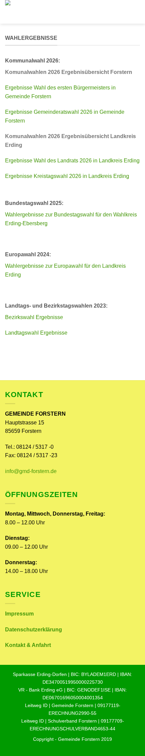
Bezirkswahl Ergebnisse (34, 317)
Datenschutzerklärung (33, 629)
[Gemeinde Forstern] (61, 23)
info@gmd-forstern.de (31, 471)
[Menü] (126, 11)
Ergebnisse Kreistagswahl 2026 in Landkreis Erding (67, 176)
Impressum (19, 614)
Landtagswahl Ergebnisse (36, 333)
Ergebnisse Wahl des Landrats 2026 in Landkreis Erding (72, 160)
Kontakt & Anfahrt (28, 645)
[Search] (137, 11)
